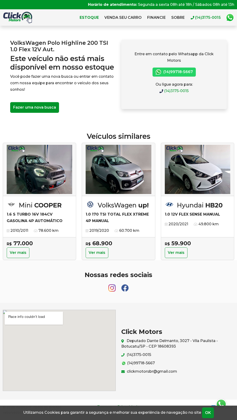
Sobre (178, 17)
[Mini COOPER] (39, 169)
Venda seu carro (123, 17)
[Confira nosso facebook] (125, 286)
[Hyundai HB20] (197, 169)
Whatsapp (229, 17)
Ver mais (18, 252)
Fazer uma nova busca (34, 107)
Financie (156, 17)
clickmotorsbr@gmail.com (151, 371)
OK (208, 412)
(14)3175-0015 (176, 91)
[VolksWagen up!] (118, 169)
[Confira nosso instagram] (112, 286)
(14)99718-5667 (177, 72)
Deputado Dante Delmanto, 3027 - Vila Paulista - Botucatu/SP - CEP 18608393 (169, 344)
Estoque (89, 17)
